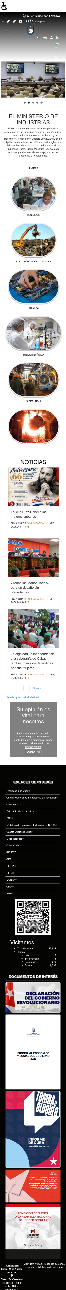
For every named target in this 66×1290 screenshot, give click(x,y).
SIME (9, 893)
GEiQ (9, 873)
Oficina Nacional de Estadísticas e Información (31, 797)
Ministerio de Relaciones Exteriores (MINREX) (31, 825)
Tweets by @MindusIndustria (22, 697)
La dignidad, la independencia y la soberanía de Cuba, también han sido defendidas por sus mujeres (33, 660)
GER (9, 859)
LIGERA (10, 879)
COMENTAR (33, 751)
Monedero (30, 30)
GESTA (10, 866)
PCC (8, 818)
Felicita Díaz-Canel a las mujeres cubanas (29, 514)
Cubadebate (12, 804)
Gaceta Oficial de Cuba (18, 831)
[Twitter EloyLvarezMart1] (14, 21)
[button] (33, 6)
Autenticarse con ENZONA (43, 16)
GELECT (11, 852)
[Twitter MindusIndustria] (8, 21)
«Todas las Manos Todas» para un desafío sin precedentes (30, 587)
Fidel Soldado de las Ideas (20, 811)
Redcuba (29, 21)
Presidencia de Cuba (17, 790)
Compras (40, 21)
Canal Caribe (13, 845)
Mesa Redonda (14, 838)
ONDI (9, 886)
